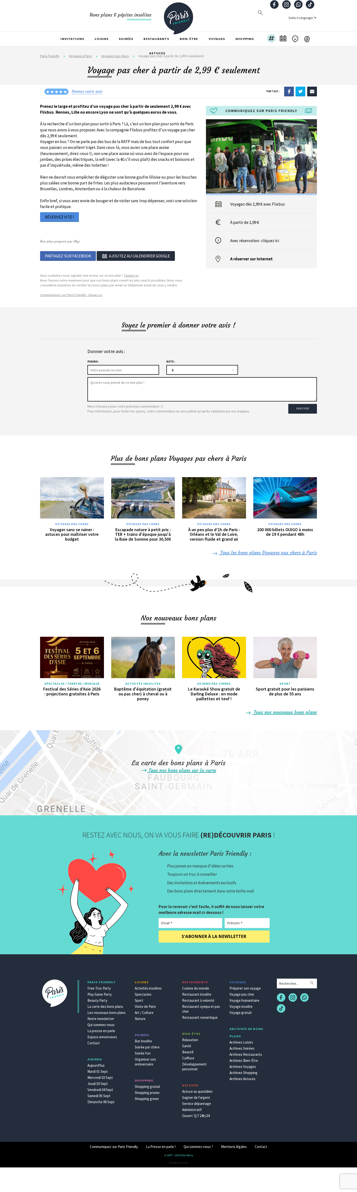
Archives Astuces (242, 1078)
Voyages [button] (217, 39)
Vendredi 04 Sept (100, 1089)
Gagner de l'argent (196, 1097)
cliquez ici (270, 240)
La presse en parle (101, 1030)
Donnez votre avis (87, 91)
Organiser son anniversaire (145, 1061)
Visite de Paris (145, 1006)
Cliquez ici (131, 275)
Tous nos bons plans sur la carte (181, 770)
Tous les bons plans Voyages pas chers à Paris (268, 552)
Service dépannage (196, 1103)
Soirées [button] (126, 39)
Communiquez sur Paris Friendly (114, 1146)
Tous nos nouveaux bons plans (284, 712)
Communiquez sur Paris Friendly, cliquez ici (71, 295)
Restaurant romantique (200, 1017)
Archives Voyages (243, 1066)
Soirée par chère (147, 1047)
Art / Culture (144, 1012)
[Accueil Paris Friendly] (178, 15)
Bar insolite (143, 1041)
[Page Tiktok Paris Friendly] (310, 5)
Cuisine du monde (195, 988)
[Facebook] (289, 91)
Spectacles (143, 994)
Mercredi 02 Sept (100, 1077)
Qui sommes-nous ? (198, 1146)
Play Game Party (99, 994)
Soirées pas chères (214, 683)
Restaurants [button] (156, 39)
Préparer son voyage (245, 988)
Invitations (72, 39)
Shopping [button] (244, 39)
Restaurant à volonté (198, 1000)
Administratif (192, 1109)
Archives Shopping (243, 1072)
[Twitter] (300, 91)
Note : (170, 361)
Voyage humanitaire (244, 1000)
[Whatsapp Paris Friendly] (298, 5)
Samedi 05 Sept (98, 1095)
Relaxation (190, 1039)
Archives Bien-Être (244, 1060)
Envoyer (302, 408)
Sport (285, 683)
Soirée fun (143, 1053)
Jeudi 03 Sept (97, 1083)
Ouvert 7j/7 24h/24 (196, 1115)
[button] (271, 39)
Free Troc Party (99, 988)
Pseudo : (93, 361)
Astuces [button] (157, 53)
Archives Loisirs (241, 1042)
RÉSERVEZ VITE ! (59, 217)
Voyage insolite (241, 1006)
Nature (140, 1018)
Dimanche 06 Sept (101, 1102)
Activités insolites (143, 683)
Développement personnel (194, 1066)
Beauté (188, 1052)
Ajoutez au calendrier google (139, 256)
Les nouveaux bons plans (106, 1012)
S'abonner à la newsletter (214, 936)
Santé (186, 1046)
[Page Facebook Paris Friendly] (274, 5)
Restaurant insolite (196, 994)
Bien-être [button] (189, 39)
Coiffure (188, 1058)
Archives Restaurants (246, 1054)
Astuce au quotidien (197, 1091)
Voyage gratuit (241, 1012)
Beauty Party (97, 1000)
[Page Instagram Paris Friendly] (286, 5)
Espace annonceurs (102, 1037)
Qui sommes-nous (101, 1024)
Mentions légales (234, 1146)
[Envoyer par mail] (312, 91)
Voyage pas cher (242, 994)
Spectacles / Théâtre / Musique (72, 683)
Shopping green (147, 1098)
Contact (93, 1043)
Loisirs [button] (101, 39)
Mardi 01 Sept (97, 1071)
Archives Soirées (242, 1048)
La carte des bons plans (105, 1006)
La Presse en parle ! (161, 1146)
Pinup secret (178, 1162)
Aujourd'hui (95, 1065)
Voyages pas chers (72, 524)
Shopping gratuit (147, 1086)
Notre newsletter (100, 1018)
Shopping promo (147, 1092)
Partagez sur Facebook (68, 256)
